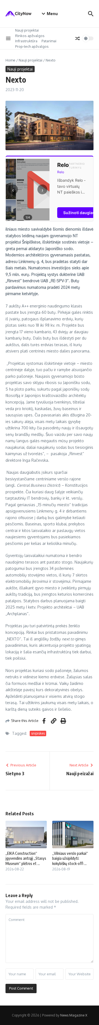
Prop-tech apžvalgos (32, 46)
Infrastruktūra (26, 41)
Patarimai (49, 41)
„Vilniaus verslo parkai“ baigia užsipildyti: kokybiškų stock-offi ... (70, 858)
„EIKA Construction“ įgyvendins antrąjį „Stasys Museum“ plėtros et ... (26, 858)
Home (10, 60)
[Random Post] (77, 38)
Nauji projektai (27, 30)
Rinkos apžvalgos (30, 35)
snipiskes (38, 733)
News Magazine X (73, 1015)
